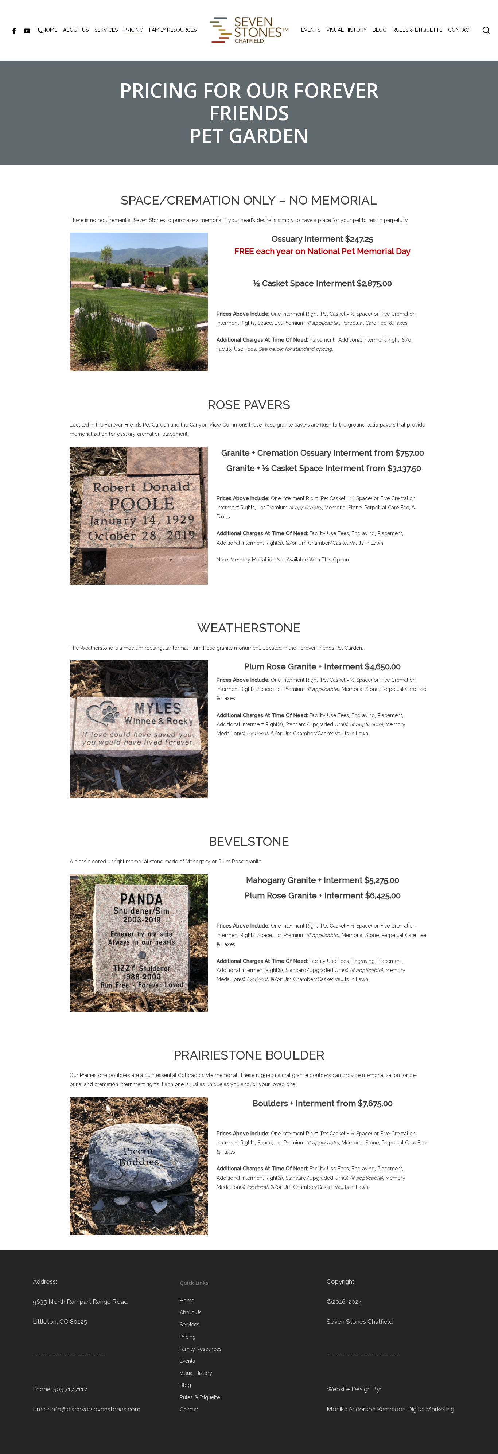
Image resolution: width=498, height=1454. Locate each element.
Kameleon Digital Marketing (415, 1409)
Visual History (196, 1373)
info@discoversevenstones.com (95, 1409)
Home (187, 1300)
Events (187, 1361)
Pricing (188, 1337)
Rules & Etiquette (200, 1397)
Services (189, 1324)
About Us (191, 1312)
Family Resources (201, 1349)
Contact (189, 1409)
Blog (185, 1385)
